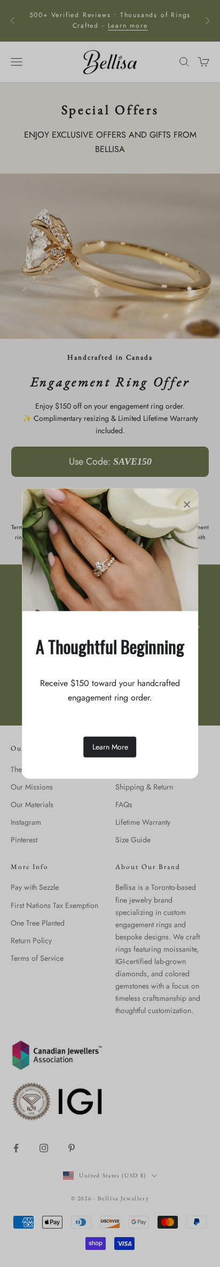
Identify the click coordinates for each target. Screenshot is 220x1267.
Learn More (110, 747)
